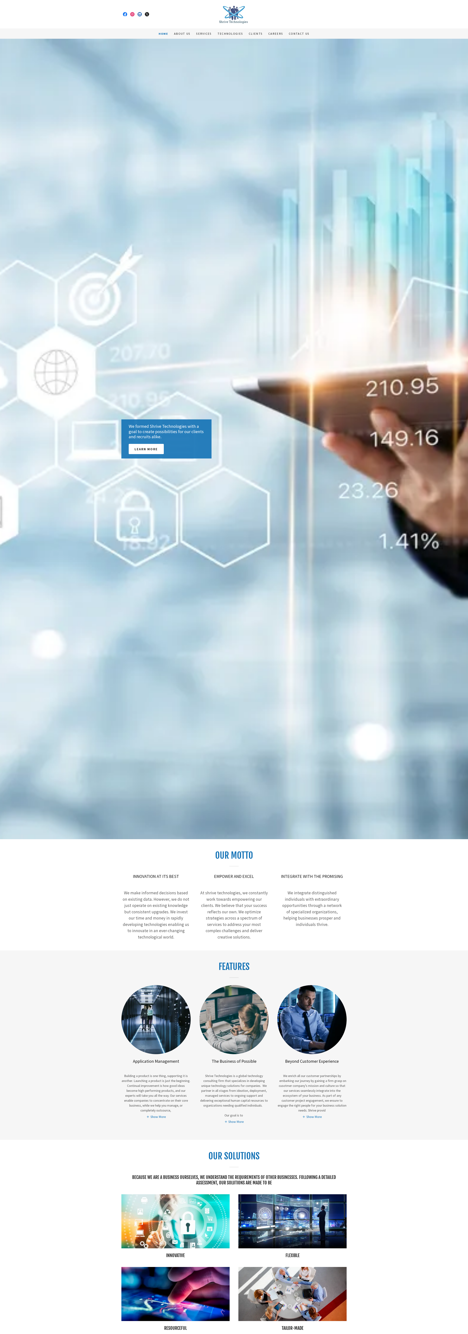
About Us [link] (182, 33)
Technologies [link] (230, 33)
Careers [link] (275, 33)
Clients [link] (256, 33)
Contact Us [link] (299, 33)
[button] (156, 1116)
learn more (146, 449)
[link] (125, 14)
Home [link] (163, 33)
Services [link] (204, 33)
